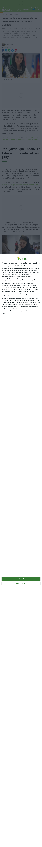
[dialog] (21, 550)
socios (21, 266)
